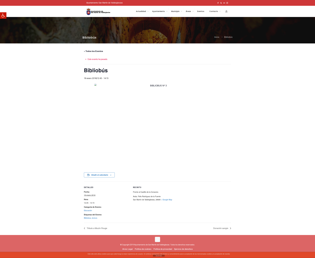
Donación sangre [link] (221, 228)
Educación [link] (88, 210)
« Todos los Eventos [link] (93, 51)
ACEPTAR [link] (159, 256)
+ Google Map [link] (166, 199)
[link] (3, 15)
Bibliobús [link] (228, 37)
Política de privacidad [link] (162, 249)
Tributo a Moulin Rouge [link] (96, 228)
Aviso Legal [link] (127, 249)
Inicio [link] (216, 37)
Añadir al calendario (99, 175)
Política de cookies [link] (143, 249)
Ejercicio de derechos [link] (183, 249)
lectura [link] (94, 218)
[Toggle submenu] (148, 11)
